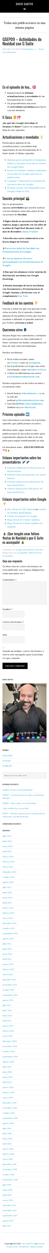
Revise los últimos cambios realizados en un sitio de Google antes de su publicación (27, 174)
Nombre (7, 609)
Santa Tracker (30, 231)
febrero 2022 (8, 969)
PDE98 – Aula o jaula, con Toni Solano (19, 803)
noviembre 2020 (9, 1046)
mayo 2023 (7, 897)
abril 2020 (7, 1082)
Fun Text (23, 296)
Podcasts (39, 549)
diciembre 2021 (9, 979)
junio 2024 (7, 841)
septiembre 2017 (9, 1215)
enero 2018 (7, 1200)
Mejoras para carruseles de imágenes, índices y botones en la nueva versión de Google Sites (26, 163)
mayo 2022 (7, 954)
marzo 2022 (7, 964)
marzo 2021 (7, 1026)
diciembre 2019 (9, 1103)
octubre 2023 (8, 877)
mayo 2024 (7, 846)
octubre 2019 (8, 1113)
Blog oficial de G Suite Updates (23, 519)
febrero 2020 (8, 1092)
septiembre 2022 (10, 933)
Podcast (38, 553)
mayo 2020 (7, 1077)
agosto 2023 (8, 882)
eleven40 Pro (28, 1243)
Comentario (9, 579)
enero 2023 (7, 918)
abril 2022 (6, 959)
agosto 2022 (8, 938)
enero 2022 (7, 974)
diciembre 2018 (9, 1164)
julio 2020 (6, 1067)
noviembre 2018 (9, 1169)
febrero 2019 (8, 1154)
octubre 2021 (8, 990)
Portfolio (6, 761)
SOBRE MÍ (7, 766)
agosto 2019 (8, 1123)
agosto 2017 (7, 1220)
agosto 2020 (8, 1061)
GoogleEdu (22, 553)
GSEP (30, 553)
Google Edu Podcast (24, 549)
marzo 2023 (7, 908)
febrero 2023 (8, 913)
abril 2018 (6, 1195)
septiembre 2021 (10, 995)
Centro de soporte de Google (22, 516)
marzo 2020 (8, 1087)
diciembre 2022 (9, 923)
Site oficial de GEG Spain (20, 509)
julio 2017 (6, 1226)
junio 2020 (7, 1072)
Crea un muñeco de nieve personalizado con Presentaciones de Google (22, 262)
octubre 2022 (8, 928)
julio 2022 (6, 944)
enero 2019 (7, 1159)
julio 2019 (6, 1128)
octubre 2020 (8, 1051)
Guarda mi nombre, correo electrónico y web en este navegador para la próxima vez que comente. (23, 654)
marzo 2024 (8, 856)
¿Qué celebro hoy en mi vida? (15, 808)
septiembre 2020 (10, 1056)
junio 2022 (7, 949)
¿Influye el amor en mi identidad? (17, 790)
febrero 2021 (8, 1031)
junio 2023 (7, 892)
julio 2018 (6, 1185)
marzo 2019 (7, 1149)
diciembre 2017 (9, 1205)
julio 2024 (6, 836)
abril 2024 (7, 851)
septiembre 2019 (10, 1118)
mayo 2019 (7, 1138)
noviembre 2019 (9, 1108)
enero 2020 (7, 1097)
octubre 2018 (8, 1174)
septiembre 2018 (10, 1179)
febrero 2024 (8, 861)
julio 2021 (6, 1005)
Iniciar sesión (36, 1246)
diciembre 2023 (9, 872)
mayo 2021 (7, 1015)
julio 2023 (6, 887)
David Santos (24, 4)
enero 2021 (7, 1036)
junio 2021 (7, 1010)
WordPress (24, 1246)
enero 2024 (7, 867)
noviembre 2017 (9, 1210)
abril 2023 (6, 902)
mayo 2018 (7, 1190)
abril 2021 (6, 1020)
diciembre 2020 (9, 1041)
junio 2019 (7, 1133)
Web (4, 634)
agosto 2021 (8, 1000)
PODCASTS (7, 755)
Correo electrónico (13, 622)
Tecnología (7, 556)
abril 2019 (6, 1144)
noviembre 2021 (9, 985)
